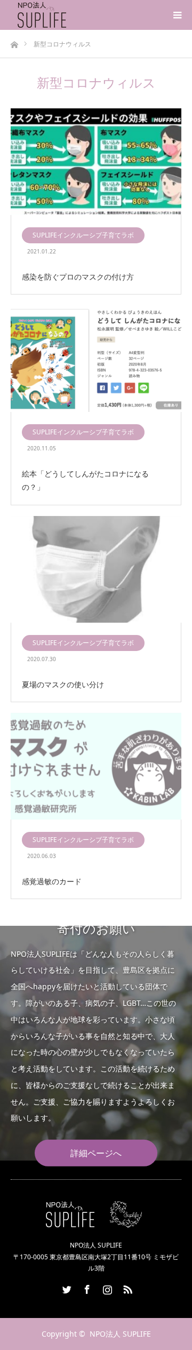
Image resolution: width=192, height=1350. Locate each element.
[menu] (177, 15)
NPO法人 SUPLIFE (120, 1334)
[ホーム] (14, 42)
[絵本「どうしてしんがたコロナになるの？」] (96, 359)
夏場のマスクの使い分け (63, 684)
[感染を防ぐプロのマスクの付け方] (96, 162)
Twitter (66, 1288)
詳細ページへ (96, 1153)
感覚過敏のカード (52, 881)
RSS (126, 1288)
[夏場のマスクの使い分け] (96, 570)
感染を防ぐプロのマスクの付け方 (78, 277)
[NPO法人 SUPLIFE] (68, 15)
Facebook (86, 1288)
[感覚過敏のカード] (96, 767)
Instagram (106, 1288)
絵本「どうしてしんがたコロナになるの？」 (85, 480)
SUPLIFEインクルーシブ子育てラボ (83, 235)
